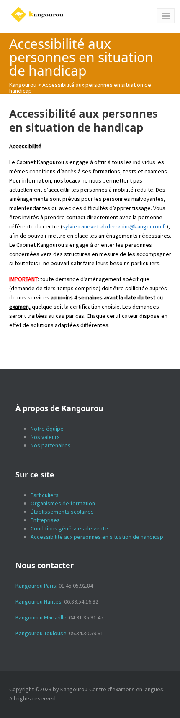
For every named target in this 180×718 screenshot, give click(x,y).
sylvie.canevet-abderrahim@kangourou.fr (114, 226)
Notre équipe (47, 428)
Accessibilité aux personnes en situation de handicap (97, 536)
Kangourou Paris (35, 585)
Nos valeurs (45, 437)
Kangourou (22, 85)
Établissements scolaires (62, 511)
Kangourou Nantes (38, 601)
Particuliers (45, 495)
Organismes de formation (63, 503)
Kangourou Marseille (41, 617)
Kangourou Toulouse (41, 633)
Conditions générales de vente (69, 528)
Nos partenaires (51, 445)
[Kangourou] (37, 14)
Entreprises (45, 520)
